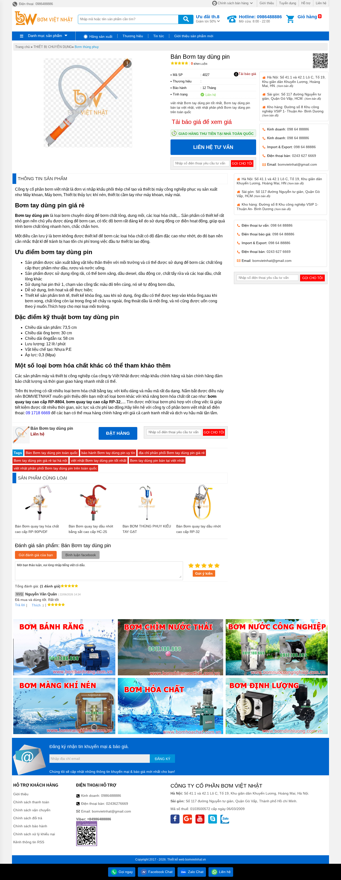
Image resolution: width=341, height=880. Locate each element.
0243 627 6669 (304, 156)
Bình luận (199, 63)
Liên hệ (321, 3)
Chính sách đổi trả (27, 818)
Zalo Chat (195, 872)
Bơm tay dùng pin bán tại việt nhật (157, 460)
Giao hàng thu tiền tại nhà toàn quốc (216, 134)
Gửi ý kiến (204, 573)
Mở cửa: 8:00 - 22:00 (260, 18)
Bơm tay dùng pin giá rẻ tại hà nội (40, 460)
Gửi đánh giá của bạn (36, 555)
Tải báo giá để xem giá (202, 121)
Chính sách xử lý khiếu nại (34, 834)
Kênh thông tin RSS (28, 842)
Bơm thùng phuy (87, 47)
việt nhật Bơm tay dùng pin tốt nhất (98, 460)
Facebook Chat (159, 872)
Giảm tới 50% (207, 18)
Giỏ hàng (307, 16)
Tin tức (158, 36)
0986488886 (111, 796)
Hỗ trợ (306, 3)
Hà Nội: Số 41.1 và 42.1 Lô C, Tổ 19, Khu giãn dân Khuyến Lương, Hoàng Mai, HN (279, 181)
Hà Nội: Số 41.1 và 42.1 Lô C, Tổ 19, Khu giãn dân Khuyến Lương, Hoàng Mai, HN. (294, 81)
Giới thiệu (267, 3)
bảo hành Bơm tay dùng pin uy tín (108, 453)
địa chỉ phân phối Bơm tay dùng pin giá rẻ (172, 453)
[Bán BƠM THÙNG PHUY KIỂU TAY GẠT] (147, 519)
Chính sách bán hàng (233, 3)
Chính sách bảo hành (30, 826)
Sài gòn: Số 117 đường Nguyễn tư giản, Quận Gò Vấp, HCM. (291, 96)
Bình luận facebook (80, 555)
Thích (36, 605)
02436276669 (117, 804)
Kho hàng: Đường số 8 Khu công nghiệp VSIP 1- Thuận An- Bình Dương (293, 111)
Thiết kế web (175, 859)
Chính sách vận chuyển (31, 810)
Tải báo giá (247, 74)
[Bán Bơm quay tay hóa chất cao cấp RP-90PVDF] (39, 519)
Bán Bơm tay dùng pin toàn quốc (52, 453)
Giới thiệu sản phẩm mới (193, 36)
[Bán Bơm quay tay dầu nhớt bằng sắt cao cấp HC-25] (93, 519)
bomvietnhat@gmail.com (297, 164)
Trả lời (20, 605)
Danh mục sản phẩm (45, 35)
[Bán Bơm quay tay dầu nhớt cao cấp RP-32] (200, 519)
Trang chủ (22, 47)
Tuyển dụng (287, 3)
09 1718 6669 (38, 413)
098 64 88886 (298, 129)
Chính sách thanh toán (31, 802)
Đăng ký (162, 759)
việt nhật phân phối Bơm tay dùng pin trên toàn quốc (55, 468)
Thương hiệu (133, 36)
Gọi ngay (125, 872)
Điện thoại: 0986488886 (35, 4)
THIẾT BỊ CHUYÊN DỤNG (52, 47)
